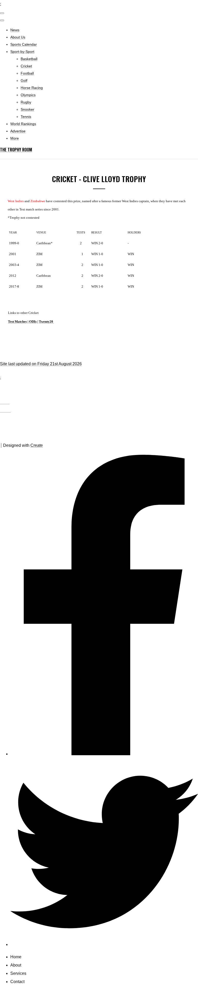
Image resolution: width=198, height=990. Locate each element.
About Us (17, 37)
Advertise (18, 131)
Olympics (28, 95)
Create (36, 445)
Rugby (26, 102)
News (14, 30)
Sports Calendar (23, 44)
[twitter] (104, 944)
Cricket (26, 66)
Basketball (29, 59)
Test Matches (17, 321)
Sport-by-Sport (22, 52)
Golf (24, 80)
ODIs (33, 321)
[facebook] (104, 754)
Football (27, 73)
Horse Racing (32, 88)
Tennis (26, 117)
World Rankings (23, 124)
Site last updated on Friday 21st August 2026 (41, 364)
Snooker (27, 109)
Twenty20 (46, 321)
